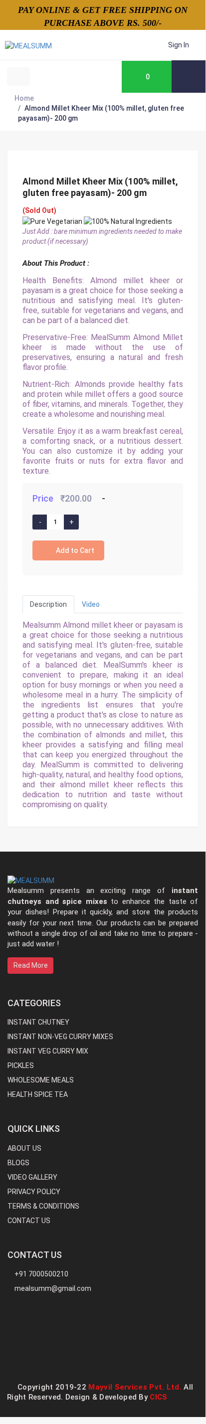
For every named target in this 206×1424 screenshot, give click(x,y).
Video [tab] (91, 604)
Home (24, 98)
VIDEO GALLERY (32, 1177)
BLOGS (18, 1163)
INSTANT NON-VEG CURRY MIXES (60, 1037)
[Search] (189, 76)
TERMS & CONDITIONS (43, 1206)
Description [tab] (48, 604)
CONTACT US (28, 1221)
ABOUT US (24, 1148)
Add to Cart (75, 550)
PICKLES (20, 1065)
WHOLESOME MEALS (40, 1080)
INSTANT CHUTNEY (38, 1022)
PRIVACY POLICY (33, 1192)
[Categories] (54, 76)
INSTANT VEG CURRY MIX (47, 1051)
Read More (30, 965)
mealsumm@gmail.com (52, 1288)
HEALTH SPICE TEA (37, 1094)
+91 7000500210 (40, 1274)
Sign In (178, 45)
